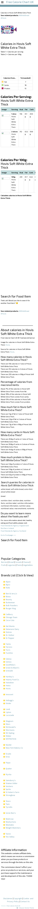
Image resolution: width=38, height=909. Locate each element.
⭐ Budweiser (9, 602)
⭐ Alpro (6, 584)
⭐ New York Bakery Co (13, 748)
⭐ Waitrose (8, 819)
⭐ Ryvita (7, 774)
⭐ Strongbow (9, 795)
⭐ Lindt (6, 709)
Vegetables (28, 565)
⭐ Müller (7, 736)
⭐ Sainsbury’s (9, 780)
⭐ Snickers (8, 786)
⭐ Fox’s (6, 650)
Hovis (7, 345)
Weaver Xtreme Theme (26, 908)
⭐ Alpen (6, 581)
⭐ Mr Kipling (8, 733)
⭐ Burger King (9, 608)
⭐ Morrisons (8, 730)
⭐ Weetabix (8, 825)
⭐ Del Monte (9, 626)
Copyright (18, 898)
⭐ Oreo (6, 756)
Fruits (3, 565)
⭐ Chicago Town (10, 617)
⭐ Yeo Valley (8, 836)
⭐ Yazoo (7, 834)
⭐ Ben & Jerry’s (10, 593)
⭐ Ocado (7, 754)
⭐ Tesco (7, 801)
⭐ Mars (6, 724)
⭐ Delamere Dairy (11, 629)
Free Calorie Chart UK (13, 906)
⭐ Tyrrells (7, 807)
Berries (4, 562)
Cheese (26, 562)
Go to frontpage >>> (8, 535)
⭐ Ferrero (7, 647)
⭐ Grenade (8, 670)
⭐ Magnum (8, 721)
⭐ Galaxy (7, 659)
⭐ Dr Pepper (8, 638)
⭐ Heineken (8, 682)
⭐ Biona (7, 596)
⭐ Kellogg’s (8, 700)
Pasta (19, 565)
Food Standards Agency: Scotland (13, 531)
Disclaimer (7, 898)
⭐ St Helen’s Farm (11, 792)
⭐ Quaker (7, 768)
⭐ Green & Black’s (11, 667)
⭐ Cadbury (8, 614)
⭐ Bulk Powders (10, 605)
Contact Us (25, 901)
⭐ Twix (6, 804)
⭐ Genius (7, 662)
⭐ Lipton (7, 712)
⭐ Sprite (7, 789)
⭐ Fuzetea (8, 653)
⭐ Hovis (7, 688)
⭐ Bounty (7, 599)
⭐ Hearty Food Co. (11, 679)
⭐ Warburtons (9, 822)
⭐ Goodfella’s (9, 665)
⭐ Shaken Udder (10, 783)
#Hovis (3, 18)
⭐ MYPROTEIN (9, 739)
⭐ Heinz (7, 685)
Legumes (11, 565)
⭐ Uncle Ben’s (9, 813)
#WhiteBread (24, 15)
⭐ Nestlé (7, 745)
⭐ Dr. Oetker (8, 635)
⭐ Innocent (8, 694)
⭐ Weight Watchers (12, 828)
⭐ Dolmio (7, 632)
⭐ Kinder (7, 703)
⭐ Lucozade (8, 715)
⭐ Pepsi (6, 762)
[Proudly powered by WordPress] (17, 908)
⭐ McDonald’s (9, 727)
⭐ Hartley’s (8, 676)
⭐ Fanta (7, 644)
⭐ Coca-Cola (8, 620)
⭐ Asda (6, 587)
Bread (11, 562)
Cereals (18, 562)
